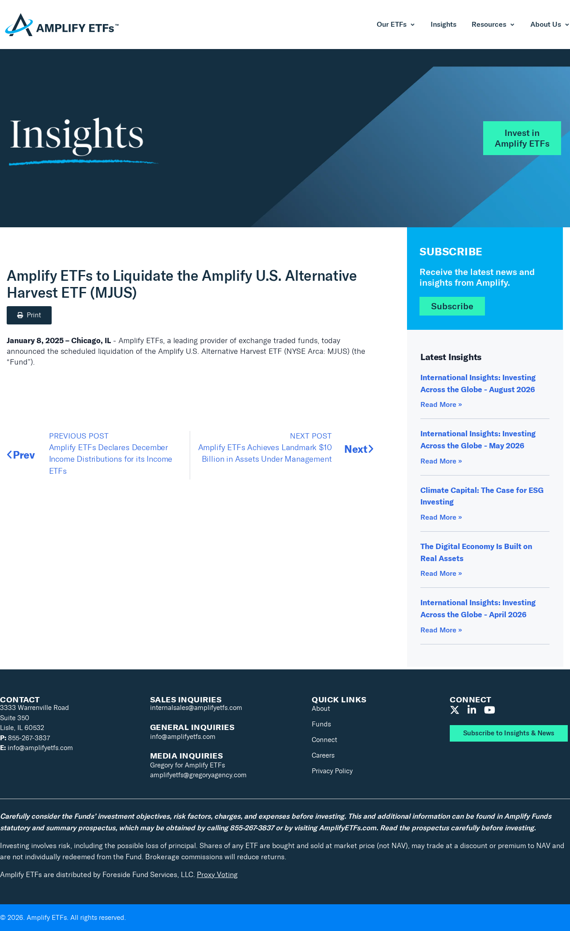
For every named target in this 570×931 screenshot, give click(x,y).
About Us (545, 24)
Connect (324, 740)
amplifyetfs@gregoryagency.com (198, 775)
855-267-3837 (25, 738)
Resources (489, 24)
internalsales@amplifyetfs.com (196, 708)
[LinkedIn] (472, 710)
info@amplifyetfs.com (36, 748)
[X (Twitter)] (455, 710)
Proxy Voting (217, 874)
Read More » (441, 404)
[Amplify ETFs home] (62, 24)
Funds (321, 724)
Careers (323, 755)
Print (34, 315)
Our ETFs (392, 24)
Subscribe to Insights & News (508, 733)
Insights (443, 24)
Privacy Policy (332, 771)
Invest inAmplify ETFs (522, 138)
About (321, 709)
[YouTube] (489, 710)
